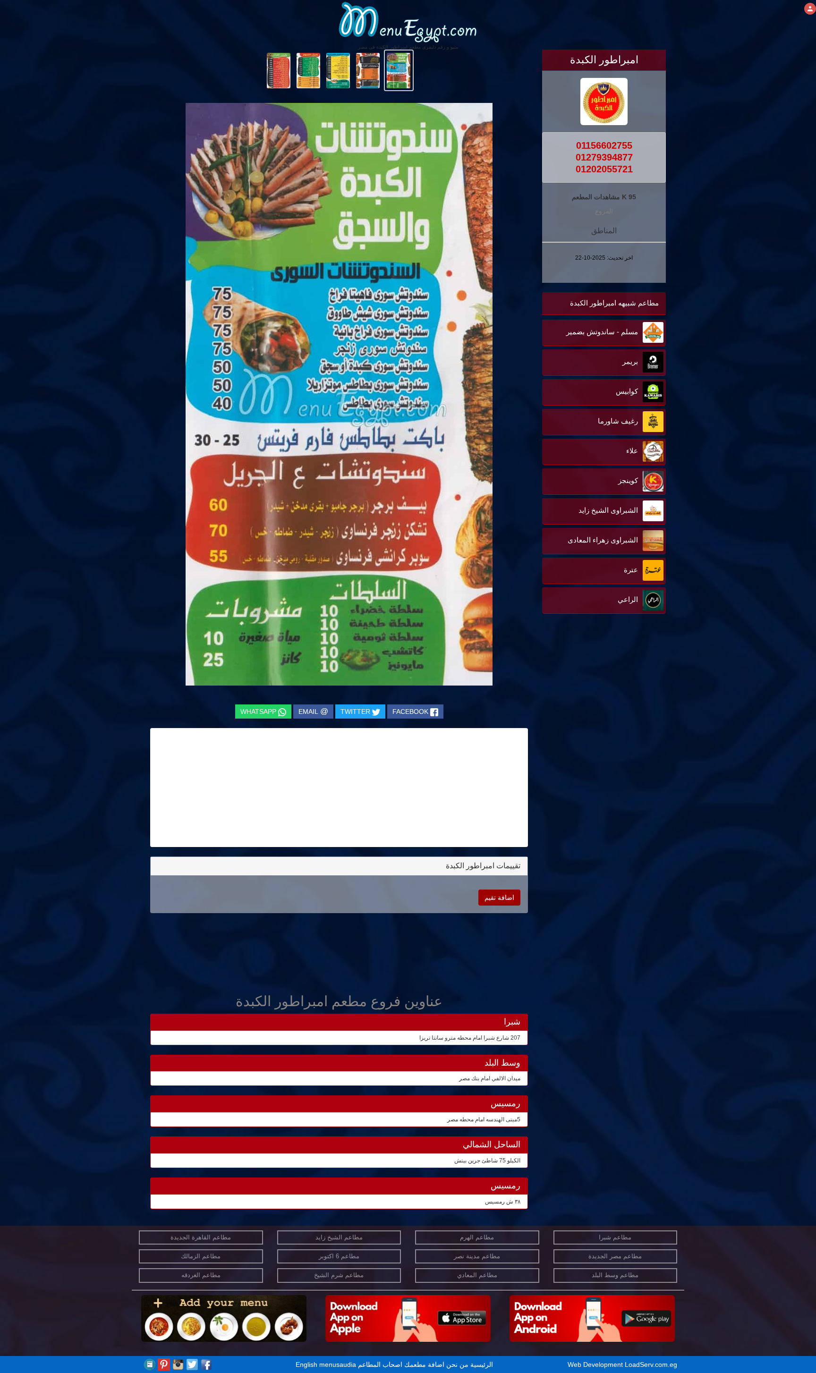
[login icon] (810, 8)
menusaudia (337, 1364)
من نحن (457, 1364)
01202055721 (604, 169)
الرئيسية (481, 1364)
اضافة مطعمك (424, 1364)
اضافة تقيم (499, 897)
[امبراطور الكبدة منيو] (399, 70)
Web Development (596, 1364)
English (306, 1364)
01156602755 (604, 145)
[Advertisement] (607, 711)
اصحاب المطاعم (380, 1364)
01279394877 (604, 157)
